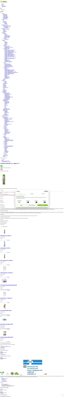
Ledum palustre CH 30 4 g (5, 247)
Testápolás (6, 38)
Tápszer (6, 34)
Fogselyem (6, 150)
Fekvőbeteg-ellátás (7, 93)
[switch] (28, 202)
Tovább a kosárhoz (8, 396)
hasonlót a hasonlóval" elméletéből (8, 212)
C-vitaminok (4, 86)
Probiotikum (6, 131)
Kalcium (4, 84)
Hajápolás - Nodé (7, 46)
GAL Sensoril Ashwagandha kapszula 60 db (8, 285)
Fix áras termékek (5, 16)
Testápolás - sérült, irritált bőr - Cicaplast (9, 58)
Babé (3, 40)
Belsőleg (6, 23)
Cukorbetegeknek (5, 110)
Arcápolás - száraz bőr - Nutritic (8, 53)
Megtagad (21, 205)
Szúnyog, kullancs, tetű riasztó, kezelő (9, 121)
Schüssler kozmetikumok (8, 26)
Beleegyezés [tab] (21, 193)
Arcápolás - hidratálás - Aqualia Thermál (9, 70)
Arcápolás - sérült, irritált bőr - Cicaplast (9, 56)
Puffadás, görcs (6, 130)
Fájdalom (3, 19)
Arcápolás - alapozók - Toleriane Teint (9, 55)
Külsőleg (6, 126)
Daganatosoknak (5, 114)
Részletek (8, 252)
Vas (3, 88)
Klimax (5, 138)
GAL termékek (5, 83)
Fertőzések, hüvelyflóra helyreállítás (9, 140)
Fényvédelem (6, 42)
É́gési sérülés (6, 118)
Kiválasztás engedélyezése (32, 205)
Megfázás (3, 28)
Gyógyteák (6, 154)
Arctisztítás (6, 49)
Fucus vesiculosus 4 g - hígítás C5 (6, 260)
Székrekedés (6, 128)
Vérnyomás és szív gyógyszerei (8, 146)
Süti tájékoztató (3, 379)
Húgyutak (4, 136)
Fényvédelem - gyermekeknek (8, 61)
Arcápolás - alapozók (7, 74)
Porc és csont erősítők (5, 87)
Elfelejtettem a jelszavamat (3, 352)
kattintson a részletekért (11, 195)
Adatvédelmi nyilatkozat (4, 378)
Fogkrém (6, 148)
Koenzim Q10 (5, 85)
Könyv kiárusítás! (5, 15)
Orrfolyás (4, 30)
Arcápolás (6, 103)
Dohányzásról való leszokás (6, 108)
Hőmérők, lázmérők (7, 95)
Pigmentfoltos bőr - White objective (9, 47)
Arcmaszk (6, 68)
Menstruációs (4, 21)
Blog (2, 5)
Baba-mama (3, 32)
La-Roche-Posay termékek (6, 48)
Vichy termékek (5, 67)
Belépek (1, 357)
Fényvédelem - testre (7, 60)
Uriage (4, 62)
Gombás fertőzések (7, 101)
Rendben (42, 205)
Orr (5, 135)
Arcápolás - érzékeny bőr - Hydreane (9, 50)
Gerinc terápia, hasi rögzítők (8, 94)
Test (5, 107)
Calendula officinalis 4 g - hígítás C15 (6, 161)
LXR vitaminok (5, 18)
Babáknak (4, 33)
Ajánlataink (3, 13)
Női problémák (5, 137)
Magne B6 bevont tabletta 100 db (6, 324)
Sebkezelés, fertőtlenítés (7, 97)
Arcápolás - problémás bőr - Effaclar (9, 52)
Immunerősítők (5, 90)
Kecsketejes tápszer (7, 35)
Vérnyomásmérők (7, 98)
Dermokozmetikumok (5, 17)
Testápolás (6, 44)
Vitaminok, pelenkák (7, 36)
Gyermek (6, 43)
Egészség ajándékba (5, 155)
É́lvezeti (6, 153)
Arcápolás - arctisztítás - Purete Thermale (9, 69)
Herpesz (6, 123)
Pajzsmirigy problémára (6, 115)
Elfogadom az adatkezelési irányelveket (5, 346)
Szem (5, 134)
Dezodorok (6, 57)
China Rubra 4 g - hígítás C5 (5, 235)
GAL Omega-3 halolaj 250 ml (6, 310)
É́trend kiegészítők (7, 112)
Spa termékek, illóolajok (6, 99)
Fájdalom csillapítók (7, 37)
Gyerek (5, 82)
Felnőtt (5, 81)
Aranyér (6, 144)
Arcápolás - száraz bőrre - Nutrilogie (9, 73)
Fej (3, 20)
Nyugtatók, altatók (5, 117)
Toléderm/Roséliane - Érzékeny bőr (9, 66)
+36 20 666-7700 (5, 384)
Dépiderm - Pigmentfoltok (8, 64)
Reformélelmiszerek (5, 100)
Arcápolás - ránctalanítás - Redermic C (9, 54)
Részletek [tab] (32, 193)
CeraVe (4, 79)
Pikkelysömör (6, 124)
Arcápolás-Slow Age (7, 78)
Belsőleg (6, 127)
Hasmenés (6, 129)
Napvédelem (6, 105)
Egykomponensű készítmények (7, 25)
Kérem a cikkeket (2, 347)
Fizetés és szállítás (4, 380)
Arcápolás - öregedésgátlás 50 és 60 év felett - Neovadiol (11, 72)
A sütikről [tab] (43, 193)
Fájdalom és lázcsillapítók (6, 29)
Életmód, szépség (4, 91)
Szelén (4, 89)
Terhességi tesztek (7, 139)
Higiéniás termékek (7, 120)
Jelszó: (1, 390)
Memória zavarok (5, 116)
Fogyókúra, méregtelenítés (6, 109)
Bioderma (4, 45)
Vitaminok (3, 80)
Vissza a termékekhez (3, 396)
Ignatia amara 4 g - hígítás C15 (6, 298)
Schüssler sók (6, 27)
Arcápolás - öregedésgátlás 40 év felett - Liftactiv (10, 71)
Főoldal (3, 160)
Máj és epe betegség (7, 132)
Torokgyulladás (5, 31)
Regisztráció (1, 393)
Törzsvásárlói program (4, 381)
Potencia (6, 143)
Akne (5, 41)
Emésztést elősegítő (7, 133)
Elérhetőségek (3, 6)
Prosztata (6, 142)
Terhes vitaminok (7, 39)
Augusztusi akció (5, 14)
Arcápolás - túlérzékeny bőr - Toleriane (9, 51)
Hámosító (6, 122)
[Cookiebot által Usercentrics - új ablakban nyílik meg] (44, 191)
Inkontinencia (6, 141)
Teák (5, 113)
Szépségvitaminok (7, 102)
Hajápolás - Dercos (7, 76)
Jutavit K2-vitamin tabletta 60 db (6, 337)
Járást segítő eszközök (7, 96)
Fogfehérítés (6, 151)
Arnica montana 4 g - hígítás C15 (6, 272)
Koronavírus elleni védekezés (8, 119)
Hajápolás (6, 59)
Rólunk (3, 4)
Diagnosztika (4, 92)
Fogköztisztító (6, 152)
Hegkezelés (6, 125)
